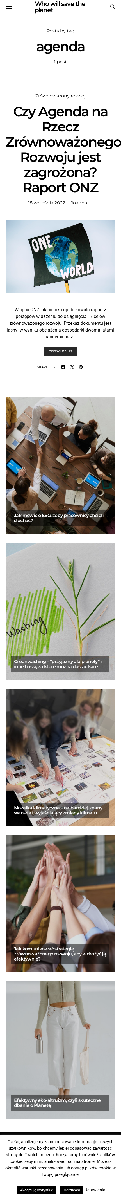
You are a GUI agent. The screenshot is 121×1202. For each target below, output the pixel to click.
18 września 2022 (46, 202)
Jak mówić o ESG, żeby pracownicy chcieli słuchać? (59, 518)
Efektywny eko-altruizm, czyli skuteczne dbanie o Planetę (57, 1103)
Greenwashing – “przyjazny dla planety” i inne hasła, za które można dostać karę (58, 664)
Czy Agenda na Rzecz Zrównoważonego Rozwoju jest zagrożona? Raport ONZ (63, 149)
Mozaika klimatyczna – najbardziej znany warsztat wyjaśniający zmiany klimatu (58, 810)
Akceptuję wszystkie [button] (36, 1190)
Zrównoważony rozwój (60, 96)
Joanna (79, 202)
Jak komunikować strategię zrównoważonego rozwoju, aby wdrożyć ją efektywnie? (60, 954)
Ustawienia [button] (95, 1189)
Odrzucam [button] (72, 1190)
